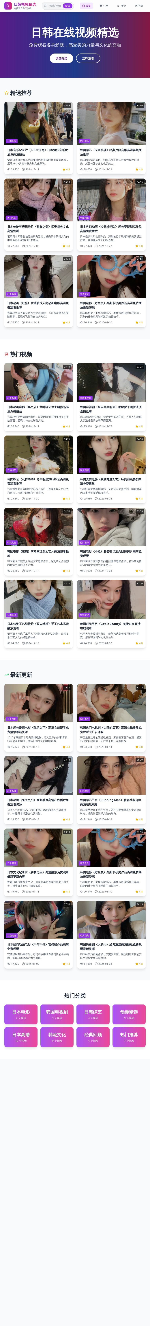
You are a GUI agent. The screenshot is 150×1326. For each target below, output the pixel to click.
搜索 (67, 6)
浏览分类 (61, 58)
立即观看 (88, 58)
